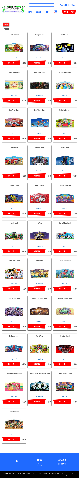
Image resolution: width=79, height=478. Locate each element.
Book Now (11, 63)
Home (30, 11)
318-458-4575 (69, 5)
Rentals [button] (39, 11)
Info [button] (48, 11)
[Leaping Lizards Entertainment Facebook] (17, 461)
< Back (6, 24)
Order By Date (69, 11)
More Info (14, 58)
